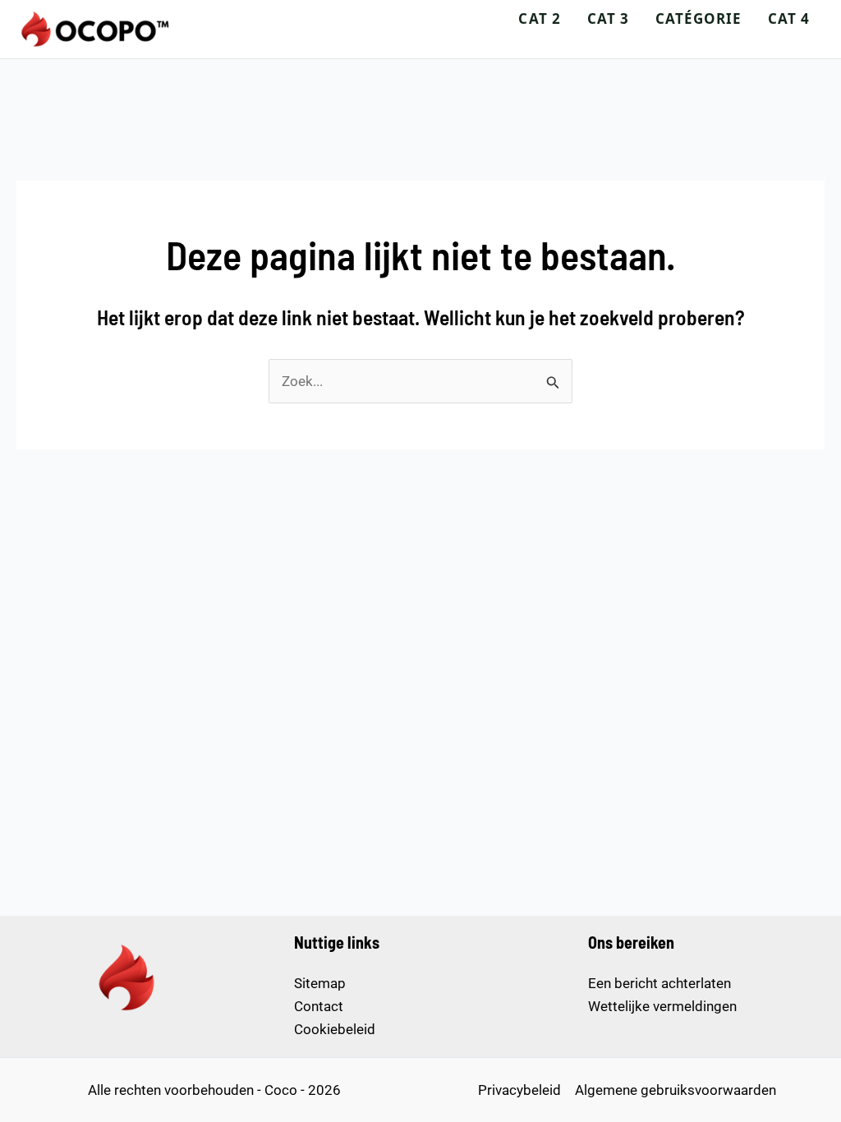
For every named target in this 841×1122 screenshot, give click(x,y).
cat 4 (789, 18)
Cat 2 (539, 18)
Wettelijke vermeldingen (662, 1006)
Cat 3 (608, 18)
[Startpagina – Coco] (96, 28)
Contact (318, 1006)
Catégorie (698, 18)
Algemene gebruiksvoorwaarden (675, 1090)
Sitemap (320, 983)
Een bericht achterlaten (659, 983)
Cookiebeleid (334, 1029)
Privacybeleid (519, 1090)
